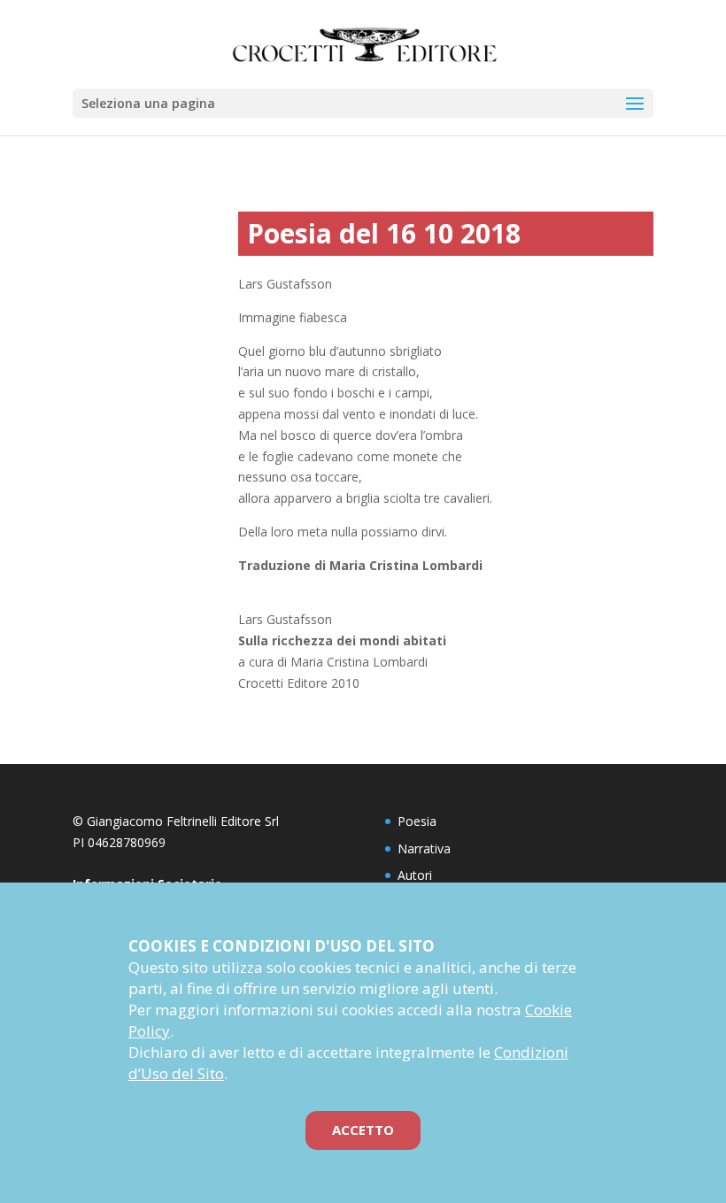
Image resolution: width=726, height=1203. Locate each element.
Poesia (417, 821)
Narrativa (424, 848)
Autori (415, 875)
